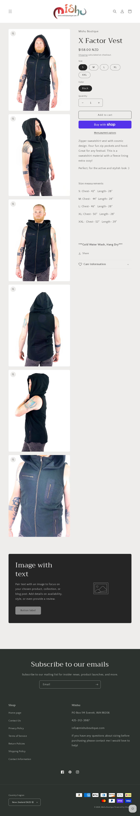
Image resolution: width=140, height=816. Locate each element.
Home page (15, 713)
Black (85, 88)
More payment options (105, 133)
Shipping (83, 55)
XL (115, 67)
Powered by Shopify (122, 807)
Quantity (83, 96)
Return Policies (17, 743)
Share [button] (85, 253)
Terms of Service (18, 736)
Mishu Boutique (107, 807)
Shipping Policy (17, 751)
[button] (10, 11)
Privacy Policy (16, 728)
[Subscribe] (97, 685)
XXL (84, 75)
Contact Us (15, 720)
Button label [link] (28, 610)
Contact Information (20, 759)
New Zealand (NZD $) (23, 802)
